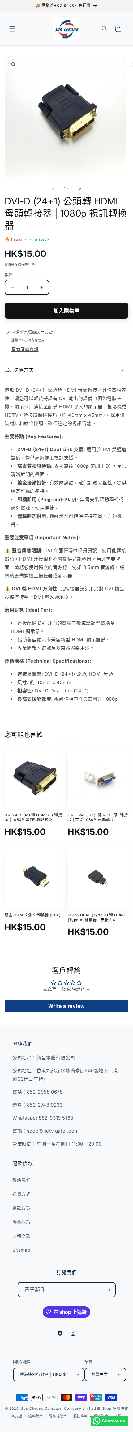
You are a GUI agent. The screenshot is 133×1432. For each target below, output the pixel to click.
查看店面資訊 (25, 348)
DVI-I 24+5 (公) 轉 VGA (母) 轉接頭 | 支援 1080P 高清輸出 (98, 817)
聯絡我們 (21, 1180)
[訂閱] (108, 1290)
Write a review (66, 1006)
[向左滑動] (53, 188)
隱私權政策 (58, 1416)
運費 (8, 264)
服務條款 (21, 1235)
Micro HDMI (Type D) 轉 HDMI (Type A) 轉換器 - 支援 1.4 (96, 917)
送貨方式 (21, 1194)
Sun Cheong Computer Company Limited (58, 1408)
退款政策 (21, 1208)
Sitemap (21, 1250)
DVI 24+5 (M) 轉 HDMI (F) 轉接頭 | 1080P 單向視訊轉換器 (33, 817)
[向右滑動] (80, 188)
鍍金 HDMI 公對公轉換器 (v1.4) (33, 915)
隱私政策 (21, 1221)
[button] (12, 29)
